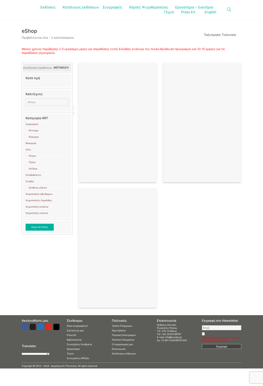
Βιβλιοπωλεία (74, 339)
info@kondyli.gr (173, 337)
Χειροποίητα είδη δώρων (39, 194)
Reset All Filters (39, 227)
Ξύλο (28, 149)
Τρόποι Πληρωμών (122, 325)
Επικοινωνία (119, 348)
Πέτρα (32, 155)
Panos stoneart (35, 110)
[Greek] (27, 350)
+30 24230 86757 (171, 334)
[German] (35, 350)
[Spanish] (42, 350)
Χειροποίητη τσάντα (37, 213)
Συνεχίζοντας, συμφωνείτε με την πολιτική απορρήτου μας (221, 339)
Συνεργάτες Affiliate (78, 358)
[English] (23, 350)
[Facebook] (25, 327)
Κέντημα (33, 130)
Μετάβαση (61, 67)
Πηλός (32, 162)
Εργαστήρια (73, 348)
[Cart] (239, 9)
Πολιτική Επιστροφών (124, 335)
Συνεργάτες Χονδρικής (79, 344)
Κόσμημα (34, 136)
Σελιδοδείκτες (33, 174)
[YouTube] (48, 327)
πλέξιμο (33, 168)
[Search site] (229, 10)
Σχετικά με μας (75, 330)
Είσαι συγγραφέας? (77, 325)
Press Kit (71, 335)
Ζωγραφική (32, 124)
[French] (31, 350)
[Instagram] (56, 327)
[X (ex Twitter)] (33, 327)
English (210, 12)
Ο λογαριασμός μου (122, 344)
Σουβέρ (30, 181)
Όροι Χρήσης (119, 330)
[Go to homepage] (28, 10)
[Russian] (39, 350)
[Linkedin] (41, 327)
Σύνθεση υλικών (38, 187)
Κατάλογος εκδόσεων (124, 353)
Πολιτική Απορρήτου (123, 339)
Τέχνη (70, 353)
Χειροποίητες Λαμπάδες (39, 200)
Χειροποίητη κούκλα (37, 206)
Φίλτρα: (32, 102)
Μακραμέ (31, 143)
